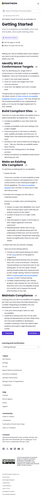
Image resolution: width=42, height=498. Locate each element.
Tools (14, 255)
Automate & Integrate (9, 374)
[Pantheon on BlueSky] (11, 449)
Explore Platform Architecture (12, 370)
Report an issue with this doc (13, 45)
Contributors (6, 420)
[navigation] (21, 345)
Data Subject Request (8, 480)
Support (5, 406)
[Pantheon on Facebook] (3, 449)
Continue (33, 333)
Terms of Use (6, 488)
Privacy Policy (6, 477)
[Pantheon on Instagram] (23, 449)
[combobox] (21, 11)
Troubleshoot (6, 385)
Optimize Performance (9, 378)
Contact (5, 395)
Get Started (6, 359)
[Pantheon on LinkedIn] (15, 449)
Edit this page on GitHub (12, 42)
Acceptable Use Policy (8, 491)
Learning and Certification (13, 343)
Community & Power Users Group (13, 424)
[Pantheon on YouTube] (18, 449)
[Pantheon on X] (7, 449)
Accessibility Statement (8, 494)
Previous (9, 333)
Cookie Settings (6, 485)
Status (4, 403)
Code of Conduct (8, 417)
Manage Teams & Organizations (13, 381)
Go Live (4, 367)
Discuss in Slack (11, 38)
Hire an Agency (7, 399)
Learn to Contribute (9, 428)
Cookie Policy (6, 483)
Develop (5, 363)
